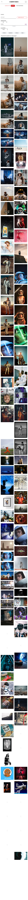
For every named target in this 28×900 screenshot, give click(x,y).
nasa (22, 32)
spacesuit (10, 32)
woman (17, 32)
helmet (4, 32)
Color (2, 24)
